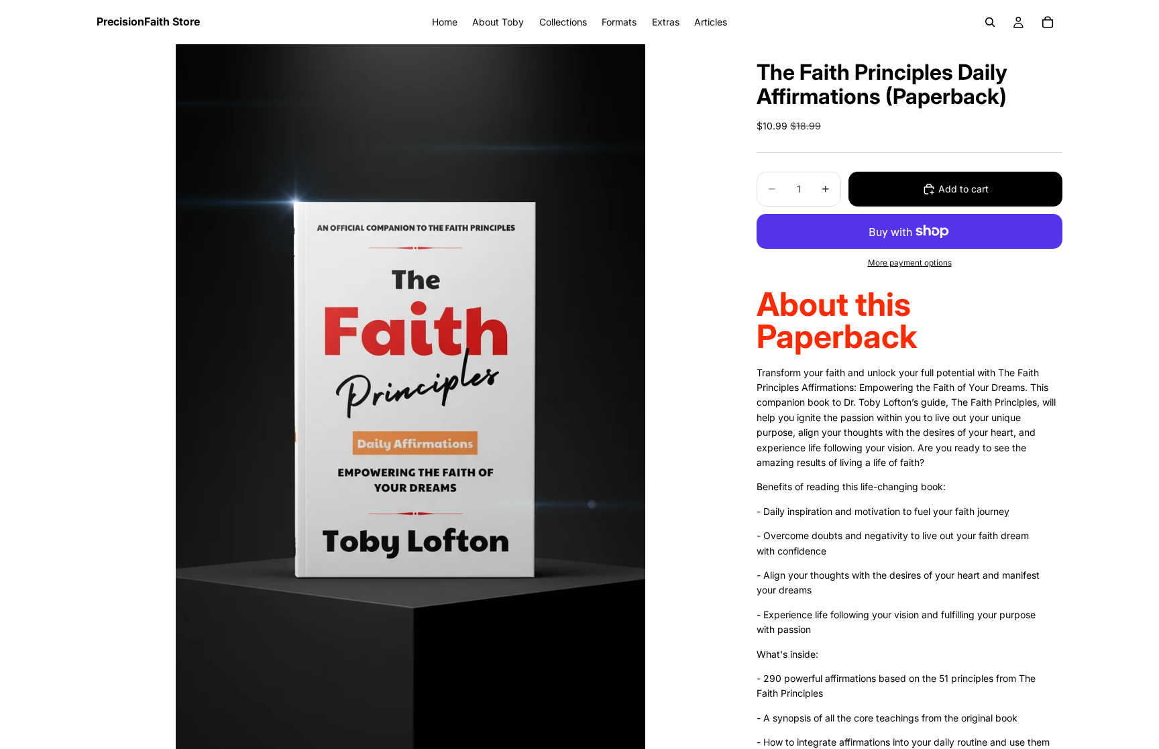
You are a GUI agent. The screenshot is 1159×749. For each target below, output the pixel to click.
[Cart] (1047, 22)
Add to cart (963, 188)
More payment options (910, 263)
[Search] (990, 22)
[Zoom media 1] (410, 396)
